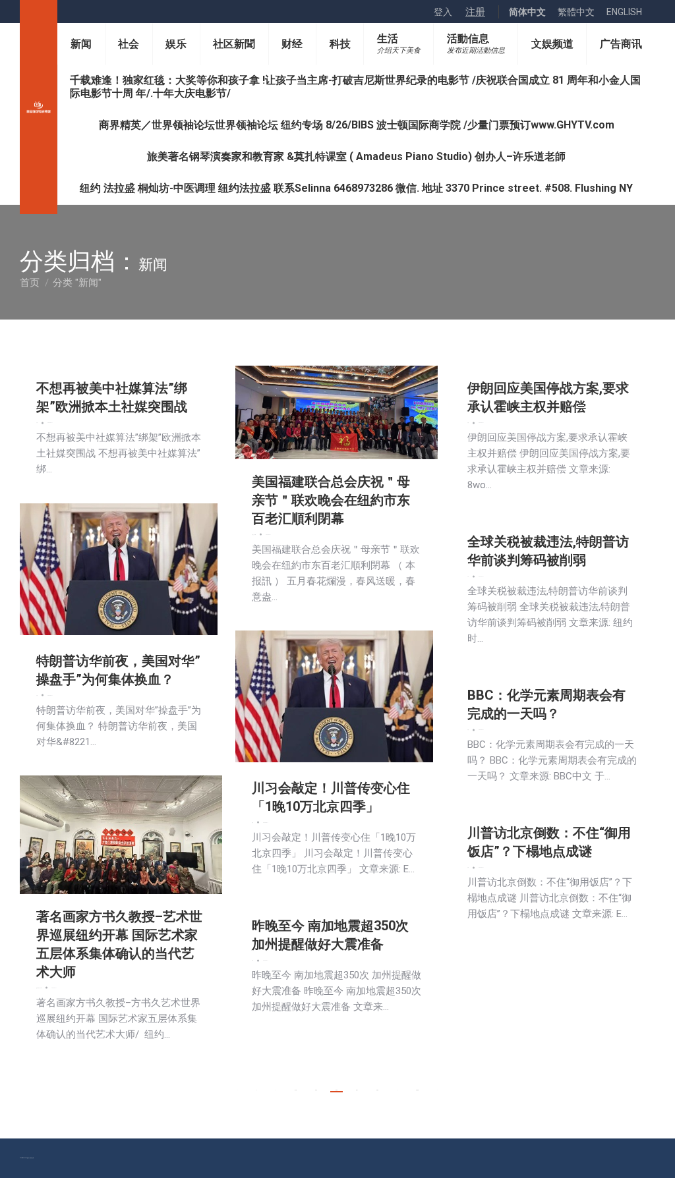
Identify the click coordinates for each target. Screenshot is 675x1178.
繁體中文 (576, 12)
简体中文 (527, 12)
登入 (443, 12)
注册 (475, 12)
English (624, 12)
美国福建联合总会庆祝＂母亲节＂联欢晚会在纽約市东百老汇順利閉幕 (331, 500)
